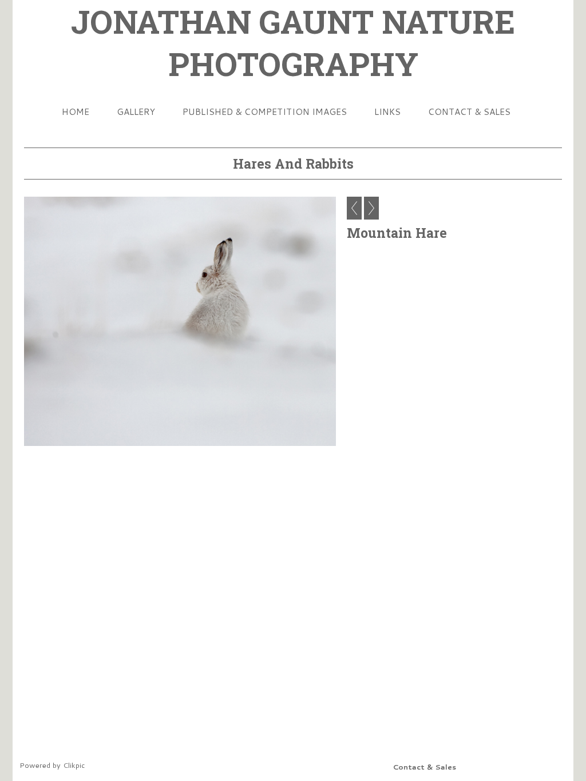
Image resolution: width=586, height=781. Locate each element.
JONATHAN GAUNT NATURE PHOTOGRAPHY (293, 42)
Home (75, 111)
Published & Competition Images (265, 111)
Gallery (136, 111)
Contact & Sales (469, 111)
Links (387, 111)
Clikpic (74, 765)
